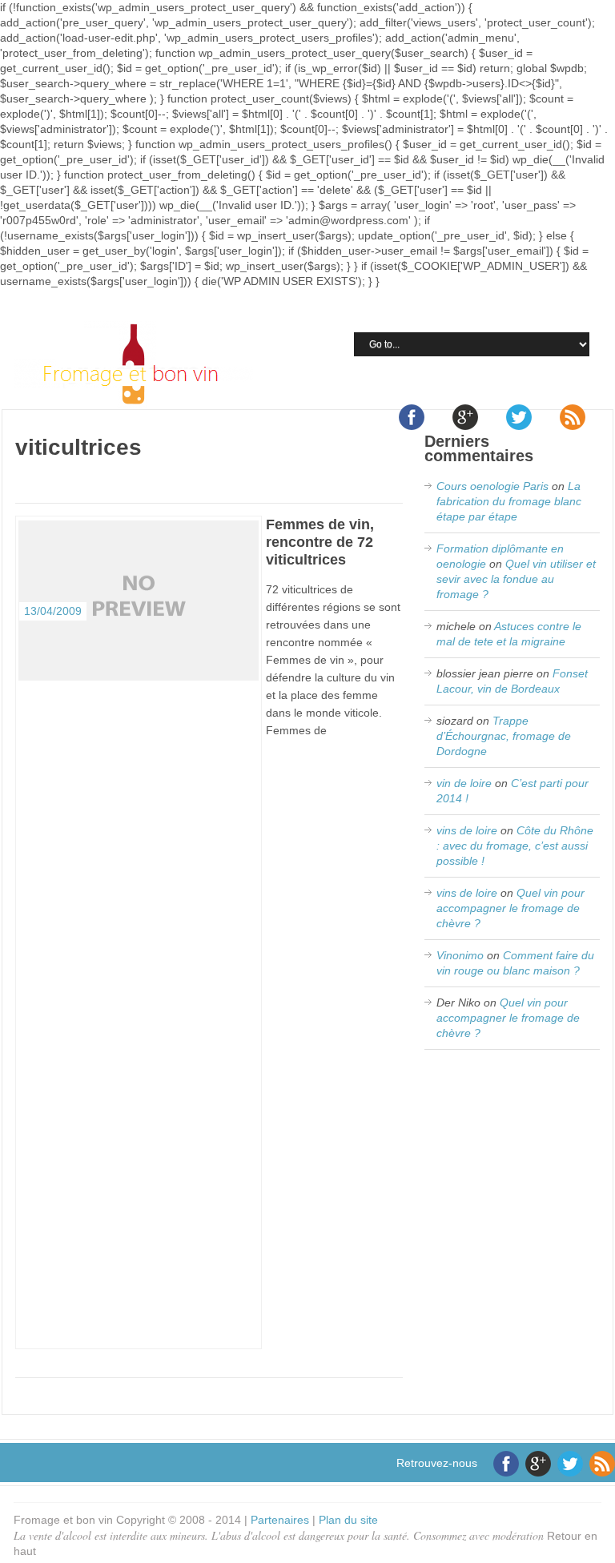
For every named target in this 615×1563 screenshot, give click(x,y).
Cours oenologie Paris (492, 486)
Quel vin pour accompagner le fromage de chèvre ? (510, 908)
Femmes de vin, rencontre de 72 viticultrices (320, 542)
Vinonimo (460, 955)
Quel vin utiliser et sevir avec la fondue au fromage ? (516, 579)
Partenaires (280, 1519)
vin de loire (464, 783)
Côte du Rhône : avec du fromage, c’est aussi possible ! (514, 845)
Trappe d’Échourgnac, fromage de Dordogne (503, 735)
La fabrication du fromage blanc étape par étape (508, 501)
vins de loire (466, 830)
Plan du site (348, 1519)
